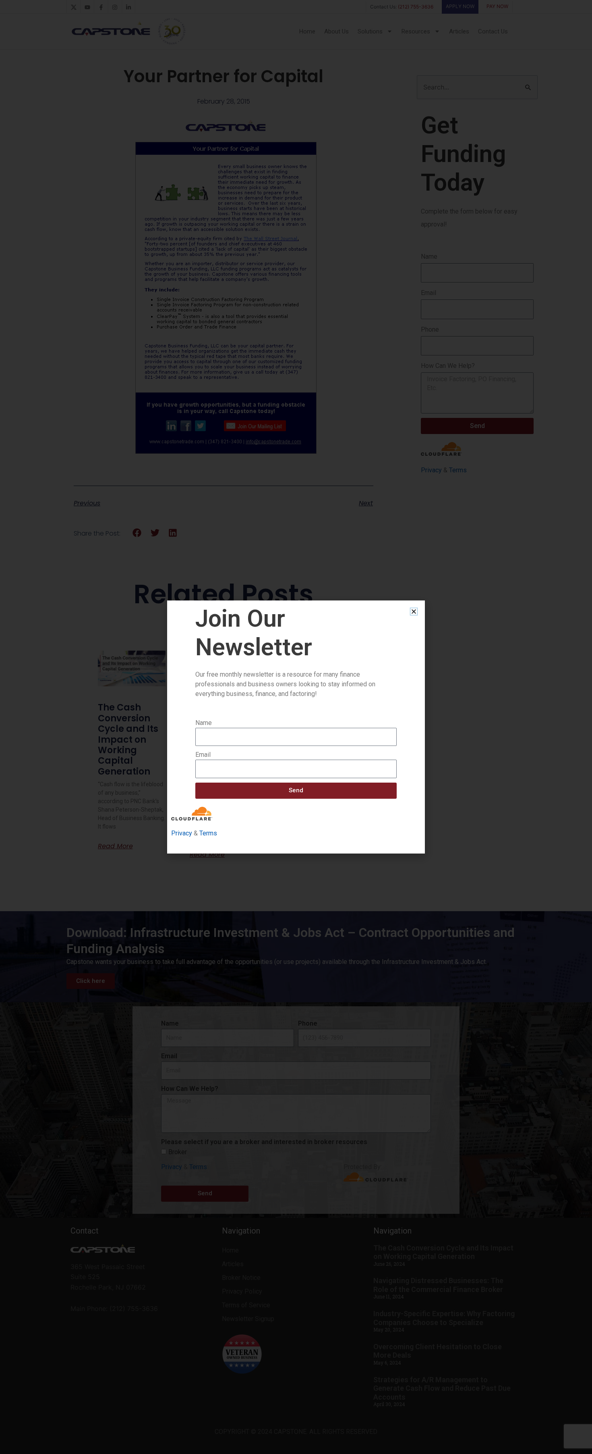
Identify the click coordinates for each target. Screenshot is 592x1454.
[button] (414, 612)
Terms (208, 833)
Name (203, 723)
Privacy (181, 833)
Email (203, 754)
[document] (296, 727)
